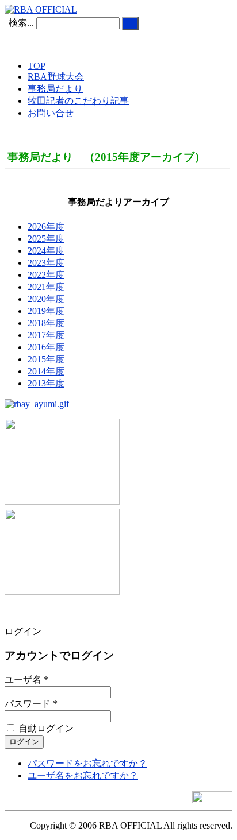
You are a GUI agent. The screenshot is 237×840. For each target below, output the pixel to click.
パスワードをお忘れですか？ (87, 763)
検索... (21, 23)
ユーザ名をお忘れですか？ (83, 775)
